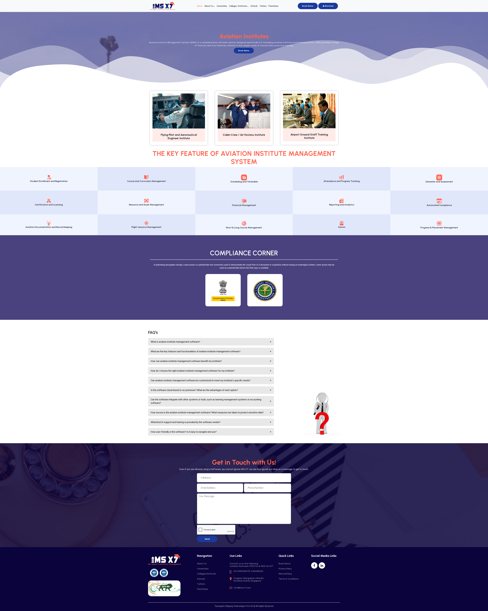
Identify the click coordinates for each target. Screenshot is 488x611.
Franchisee (273, 6)
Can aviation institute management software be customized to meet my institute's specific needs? (200, 380)
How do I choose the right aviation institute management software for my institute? (193, 370)
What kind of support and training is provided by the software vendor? (185, 422)
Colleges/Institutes (206, 573)
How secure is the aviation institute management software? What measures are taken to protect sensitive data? (207, 412)
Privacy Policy (285, 568)
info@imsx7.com (242, 587)
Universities (222, 6)
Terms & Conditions (289, 579)
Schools (254, 6)
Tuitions (263, 6)
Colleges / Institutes (238, 6)
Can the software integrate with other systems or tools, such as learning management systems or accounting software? (206, 401)
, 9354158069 (256, 571)
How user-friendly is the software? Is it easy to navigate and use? (184, 431)
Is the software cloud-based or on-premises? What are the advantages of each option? (194, 390)
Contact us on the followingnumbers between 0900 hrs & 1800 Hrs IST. (251, 564)
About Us (209, 6)
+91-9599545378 (241, 571)
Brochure (329, 6)
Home (199, 6)
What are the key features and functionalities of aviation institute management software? (195, 351)
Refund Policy (285, 573)
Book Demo (307, 6)
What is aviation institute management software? (175, 341)
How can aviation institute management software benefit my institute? (186, 361)
